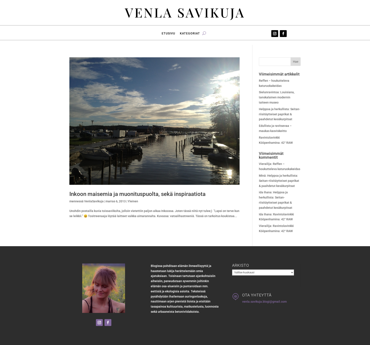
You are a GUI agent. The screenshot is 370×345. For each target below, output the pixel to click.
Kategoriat (190, 33)
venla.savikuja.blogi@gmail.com (264, 301)
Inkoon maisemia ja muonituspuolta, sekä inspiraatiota (137, 194)
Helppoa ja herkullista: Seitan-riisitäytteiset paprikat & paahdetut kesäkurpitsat (279, 114)
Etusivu (168, 33)
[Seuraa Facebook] (283, 33)
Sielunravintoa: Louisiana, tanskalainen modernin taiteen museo (276, 97)
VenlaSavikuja (94, 201)
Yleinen (133, 201)
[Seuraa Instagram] (274, 33)
